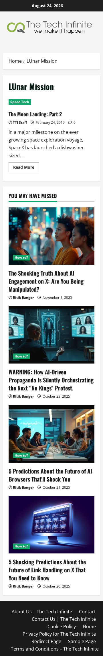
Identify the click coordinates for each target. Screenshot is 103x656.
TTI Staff (20, 122)
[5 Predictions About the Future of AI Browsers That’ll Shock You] (51, 434)
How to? (21, 257)
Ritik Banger (23, 297)
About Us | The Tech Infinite (42, 611)
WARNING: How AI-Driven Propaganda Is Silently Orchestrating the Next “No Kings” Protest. (51, 380)
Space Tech (19, 101)
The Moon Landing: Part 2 (35, 114)
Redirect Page (46, 641)
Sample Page (82, 641)
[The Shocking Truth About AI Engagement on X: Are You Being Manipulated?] (51, 236)
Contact (87, 611)
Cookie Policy (61, 626)
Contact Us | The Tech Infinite (64, 619)
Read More (26, 168)
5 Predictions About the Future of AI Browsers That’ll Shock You (50, 475)
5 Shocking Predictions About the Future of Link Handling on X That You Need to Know (47, 569)
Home (89, 626)
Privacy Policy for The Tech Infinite (59, 634)
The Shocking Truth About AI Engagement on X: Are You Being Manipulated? (46, 281)
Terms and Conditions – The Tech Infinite (55, 649)
